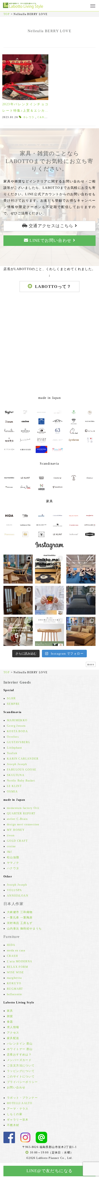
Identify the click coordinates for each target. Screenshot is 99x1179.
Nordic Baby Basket (21, 780)
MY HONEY (16, 830)
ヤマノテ (13, 862)
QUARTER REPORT (21, 813)
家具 (10, 1010)
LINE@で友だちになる (49, 1170)
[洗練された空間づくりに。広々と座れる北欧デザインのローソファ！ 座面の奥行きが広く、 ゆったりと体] (81, 600)
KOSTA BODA (17, 731)
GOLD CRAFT (17, 840)
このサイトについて (21, 1076)
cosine (11, 846)
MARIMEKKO (17, 720)
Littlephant (14, 747)
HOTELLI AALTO (19, 1103)
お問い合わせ (16, 1087)
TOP (6, 14)
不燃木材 (13, 1125)
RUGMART (15, 988)
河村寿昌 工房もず (20, 923)
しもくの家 (14, 1114)
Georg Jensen (16, 725)
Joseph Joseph (17, 764)
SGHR (11, 698)
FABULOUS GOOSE (21, 769)
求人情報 (13, 1027)
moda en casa (16, 950)
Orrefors (13, 736)
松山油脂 (13, 857)
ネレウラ (29, 117)
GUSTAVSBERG (18, 742)
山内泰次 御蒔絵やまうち (24, 928)
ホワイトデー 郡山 (20, 1049)
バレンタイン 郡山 (20, 1043)
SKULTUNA (15, 775)
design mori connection (23, 824)
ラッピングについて (21, 1071)
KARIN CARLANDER (22, 758)
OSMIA (12, 791)
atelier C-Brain (17, 819)
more (90, 664)
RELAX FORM (17, 966)
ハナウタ (13, 868)
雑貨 (10, 1016)
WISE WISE (15, 972)
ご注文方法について (21, 1065)
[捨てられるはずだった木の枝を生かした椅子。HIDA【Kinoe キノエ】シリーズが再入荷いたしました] (18, 569)
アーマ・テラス (18, 1108)
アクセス (13, 1032)
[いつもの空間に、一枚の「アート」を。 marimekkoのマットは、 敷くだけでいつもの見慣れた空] (49, 569)
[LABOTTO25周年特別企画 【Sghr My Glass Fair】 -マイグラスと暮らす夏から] (49, 600)
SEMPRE (13, 703)
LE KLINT (14, 786)
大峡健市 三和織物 (20, 912)
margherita (14, 977)
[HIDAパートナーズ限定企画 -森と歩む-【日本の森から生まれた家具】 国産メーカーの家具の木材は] (49, 631)
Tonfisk (12, 753)
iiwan (11, 835)
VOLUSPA (14, 890)
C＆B (41, 117)
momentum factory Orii (23, 808)
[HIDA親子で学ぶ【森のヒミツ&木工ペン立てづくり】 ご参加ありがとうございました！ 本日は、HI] (81, 569)
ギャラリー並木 (18, 1119)
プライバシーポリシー (22, 1082)
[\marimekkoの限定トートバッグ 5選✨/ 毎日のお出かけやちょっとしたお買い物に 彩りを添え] (18, 631)
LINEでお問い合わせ (50, 240)
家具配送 (13, 1038)
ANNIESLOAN (17, 895)
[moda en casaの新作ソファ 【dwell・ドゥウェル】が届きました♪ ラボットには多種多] (81, 631)
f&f (9, 851)
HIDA (11, 945)
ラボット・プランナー (22, 1097)
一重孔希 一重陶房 (20, 917)
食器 (10, 1021)
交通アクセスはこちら (51, 226)
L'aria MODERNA (19, 961)
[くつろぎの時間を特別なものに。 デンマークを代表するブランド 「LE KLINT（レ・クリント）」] (18, 600)
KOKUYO (14, 983)
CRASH (12, 956)
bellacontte (14, 994)
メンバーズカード (19, 1060)
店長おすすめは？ (19, 1054)
